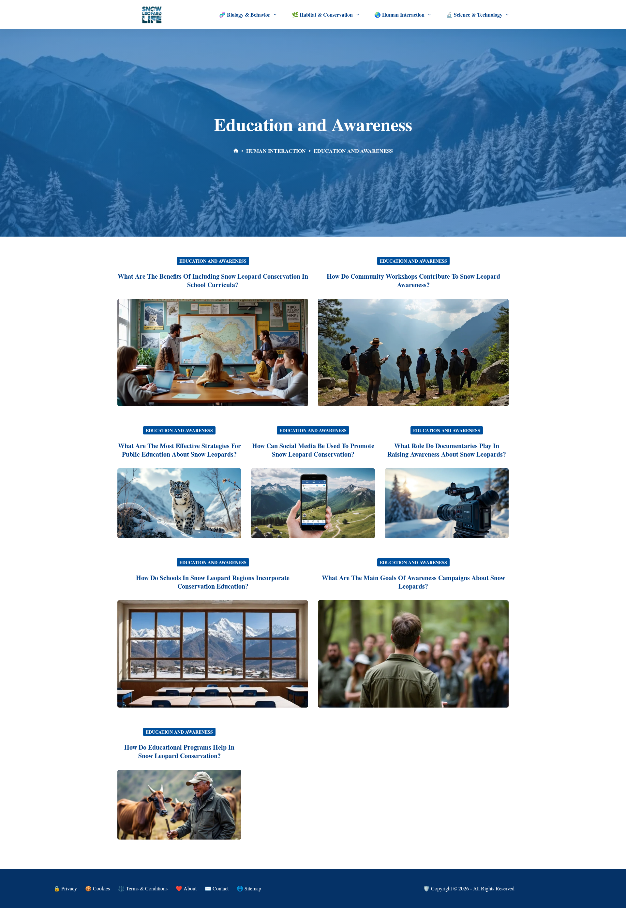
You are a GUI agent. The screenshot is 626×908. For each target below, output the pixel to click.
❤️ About (186, 888)
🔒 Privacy (65, 888)
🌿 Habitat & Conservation (322, 14)
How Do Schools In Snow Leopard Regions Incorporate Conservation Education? (213, 582)
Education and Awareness (212, 260)
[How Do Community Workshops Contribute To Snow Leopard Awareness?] (413, 352)
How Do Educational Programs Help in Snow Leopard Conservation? (179, 751)
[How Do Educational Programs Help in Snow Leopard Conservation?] (179, 805)
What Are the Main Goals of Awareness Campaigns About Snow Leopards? (413, 582)
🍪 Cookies (97, 888)
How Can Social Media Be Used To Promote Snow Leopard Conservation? (313, 450)
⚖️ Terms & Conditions (143, 888)
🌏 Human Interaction (399, 14)
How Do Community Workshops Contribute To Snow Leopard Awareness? (413, 280)
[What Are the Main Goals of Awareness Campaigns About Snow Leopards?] (413, 654)
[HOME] (235, 150)
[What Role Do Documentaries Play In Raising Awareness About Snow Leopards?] (447, 503)
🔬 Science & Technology (474, 14)
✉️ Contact (217, 888)
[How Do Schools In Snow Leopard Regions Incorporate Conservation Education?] (212, 654)
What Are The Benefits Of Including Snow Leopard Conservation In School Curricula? (213, 280)
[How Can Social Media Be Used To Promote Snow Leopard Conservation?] (313, 503)
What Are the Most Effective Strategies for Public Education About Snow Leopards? (179, 450)
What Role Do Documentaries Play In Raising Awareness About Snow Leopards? (446, 450)
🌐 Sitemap (249, 888)
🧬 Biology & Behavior (244, 14)
